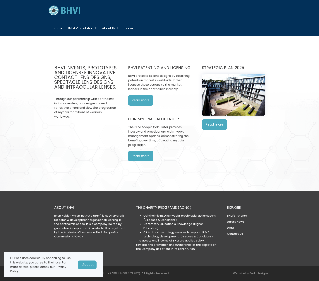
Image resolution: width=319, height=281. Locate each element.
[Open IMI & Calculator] (94, 28)
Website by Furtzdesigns (250, 273)
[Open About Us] (118, 28)
